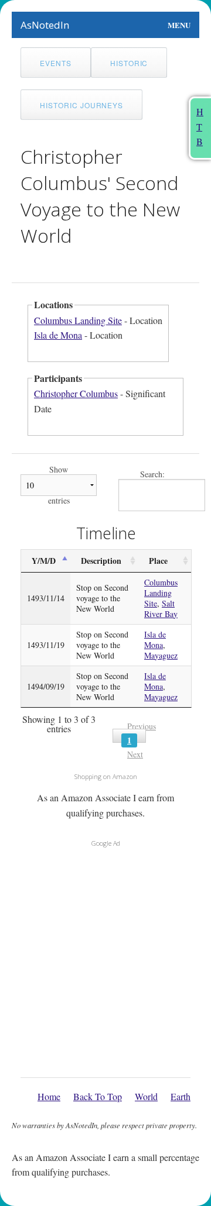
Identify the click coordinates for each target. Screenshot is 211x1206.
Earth (180, 1096)
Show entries (59, 485)
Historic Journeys (81, 105)
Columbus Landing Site (78, 320)
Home (49, 1096)
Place (158, 560)
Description (101, 560)
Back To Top (97, 1096)
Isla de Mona (58, 335)
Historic (129, 63)
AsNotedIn (45, 25)
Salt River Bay (161, 608)
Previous (141, 726)
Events (56, 63)
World (146, 1096)
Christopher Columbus (76, 393)
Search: (152, 475)
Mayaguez (161, 655)
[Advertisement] (105, 959)
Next (135, 754)
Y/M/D (44, 560)
